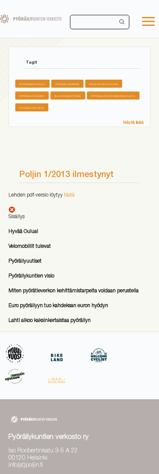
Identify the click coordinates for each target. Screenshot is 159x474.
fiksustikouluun (103, 84)
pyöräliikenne (67, 84)
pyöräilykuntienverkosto (113, 95)
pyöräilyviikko (32, 95)
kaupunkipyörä (68, 95)
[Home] (30, 18)
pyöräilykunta (32, 107)
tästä (69, 194)
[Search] (122, 22)
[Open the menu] (148, 22)
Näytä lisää (133, 122)
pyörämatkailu (32, 84)
